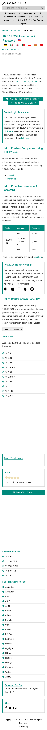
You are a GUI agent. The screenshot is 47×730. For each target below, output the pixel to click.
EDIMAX (8, 643)
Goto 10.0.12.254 (12, 49)
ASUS (7, 601)
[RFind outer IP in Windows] (12, 289)
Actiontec (9, 587)
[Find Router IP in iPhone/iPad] (19, 289)
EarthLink (9, 639)
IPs (21, 20)
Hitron (8, 653)
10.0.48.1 (34, 81)
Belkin (8, 610)
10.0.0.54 (9, 381)
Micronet (9, 667)
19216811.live (16, 3)
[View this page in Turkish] (40, 46)
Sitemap (24, 726)
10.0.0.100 (10, 367)
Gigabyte (9, 648)
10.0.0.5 (8, 372)
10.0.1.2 (8, 386)
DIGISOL (9, 634)
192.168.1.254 (11, 566)
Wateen (8, 672)
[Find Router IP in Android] (25, 289)
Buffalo (8, 620)
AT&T (7, 606)
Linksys (8, 662)
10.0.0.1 (18, 81)
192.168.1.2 (10, 571)
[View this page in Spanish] (34, 46)
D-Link (8, 629)
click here (8, 131)
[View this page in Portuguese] (22, 46)
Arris (7, 596)
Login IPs (11, 13)
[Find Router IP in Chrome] (32, 289)
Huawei (10, 175)
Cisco (7, 625)
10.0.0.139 (10, 377)
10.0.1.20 (9, 391)
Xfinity (8, 677)
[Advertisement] (23, 64)
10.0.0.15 (9, 396)
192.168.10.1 (11, 561)
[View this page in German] (5, 46)
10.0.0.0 (26, 81)
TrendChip (11, 179)
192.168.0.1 (10, 556)
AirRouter (9, 591)
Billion (8, 615)
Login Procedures (28, 13)
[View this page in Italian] (10, 46)
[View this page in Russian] (28, 46)
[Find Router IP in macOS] (5, 289)
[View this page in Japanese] (16, 46)
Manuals (34, 17)
